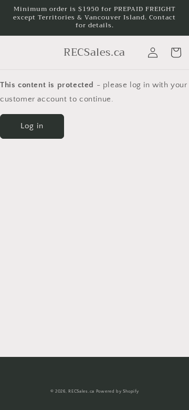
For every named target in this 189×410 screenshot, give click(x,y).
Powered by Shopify (117, 391)
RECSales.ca (81, 391)
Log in (32, 125)
